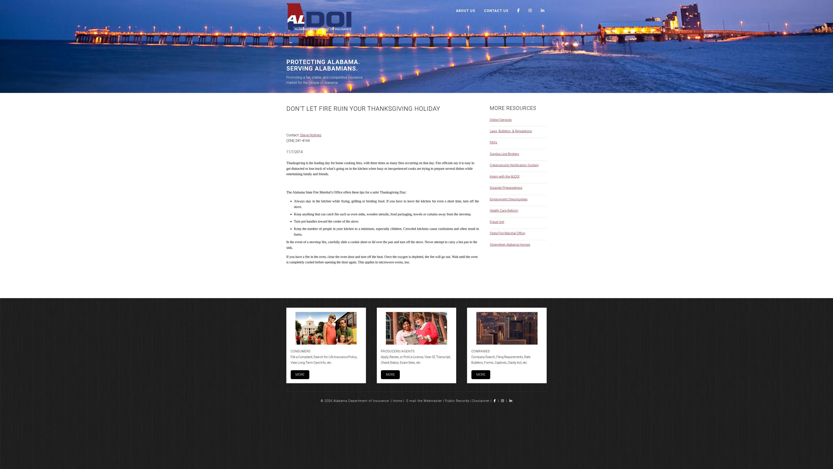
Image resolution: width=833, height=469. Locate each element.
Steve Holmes (310, 135)
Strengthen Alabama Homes (510, 245)
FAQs (493, 142)
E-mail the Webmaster (424, 401)
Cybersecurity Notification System (514, 165)
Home (397, 401)
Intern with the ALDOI (504, 176)
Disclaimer (481, 401)
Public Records (457, 401)
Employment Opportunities (509, 199)
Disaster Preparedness (506, 188)
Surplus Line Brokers (504, 154)
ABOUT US (465, 11)
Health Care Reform (504, 211)
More (299, 375)
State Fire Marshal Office (507, 233)
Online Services (501, 120)
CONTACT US (496, 11)
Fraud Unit (497, 222)
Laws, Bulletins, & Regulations (511, 131)
